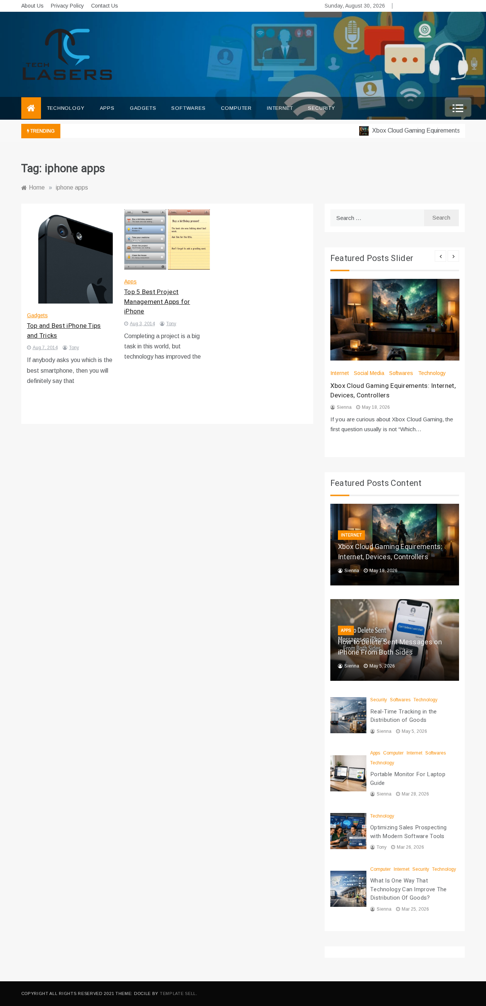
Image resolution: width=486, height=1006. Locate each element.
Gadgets (143, 108)
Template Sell (178, 993)
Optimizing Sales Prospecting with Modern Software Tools (408, 831)
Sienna (344, 407)
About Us (32, 6)
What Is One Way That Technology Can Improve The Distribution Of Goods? (408, 889)
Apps (107, 108)
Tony (74, 347)
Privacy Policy (67, 6)
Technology (66, 108)
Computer (236, 108)
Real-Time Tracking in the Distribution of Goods (403, 715)
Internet (280, 108)
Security (321, 108)
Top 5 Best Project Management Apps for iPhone (157, 301)
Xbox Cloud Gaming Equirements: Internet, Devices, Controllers (390, 552)
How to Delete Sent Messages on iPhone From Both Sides (390, 647)
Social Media (369, 373)
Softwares (188, 108)
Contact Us (104, 6)
